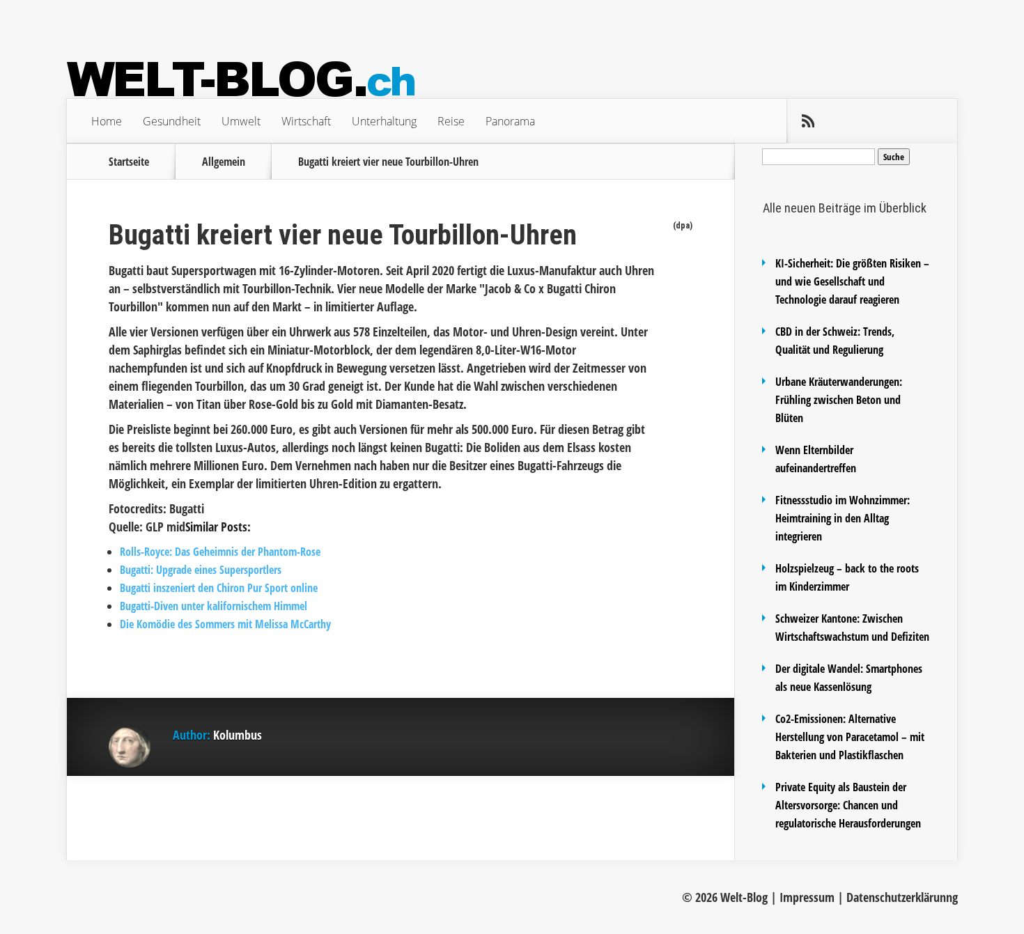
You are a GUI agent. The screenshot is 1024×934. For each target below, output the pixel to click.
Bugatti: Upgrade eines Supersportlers (200, 569)
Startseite (129, 161)
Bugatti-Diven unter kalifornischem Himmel (213, 606)
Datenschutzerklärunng (902, 897)
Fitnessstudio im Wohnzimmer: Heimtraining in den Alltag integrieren (842, 518)
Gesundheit (172, 121)
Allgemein (223, 161)
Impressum (807, 897)
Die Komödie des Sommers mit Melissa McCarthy (225, 624)
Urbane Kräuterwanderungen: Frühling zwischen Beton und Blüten (838, 400)
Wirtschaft (306, 121)
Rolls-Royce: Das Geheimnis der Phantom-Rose (220, 551)
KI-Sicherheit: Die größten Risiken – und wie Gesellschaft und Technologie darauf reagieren (852, 281)
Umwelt (241, 121)
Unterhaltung (384, 121)
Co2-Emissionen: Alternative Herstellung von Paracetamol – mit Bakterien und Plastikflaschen (849, 737)
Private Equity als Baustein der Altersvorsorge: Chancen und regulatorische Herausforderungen (848, 805)
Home (106, 121)
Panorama (510, 121)
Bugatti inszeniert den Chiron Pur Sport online (219, 588)
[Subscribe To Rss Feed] (808, 121)
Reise (451, 121)
